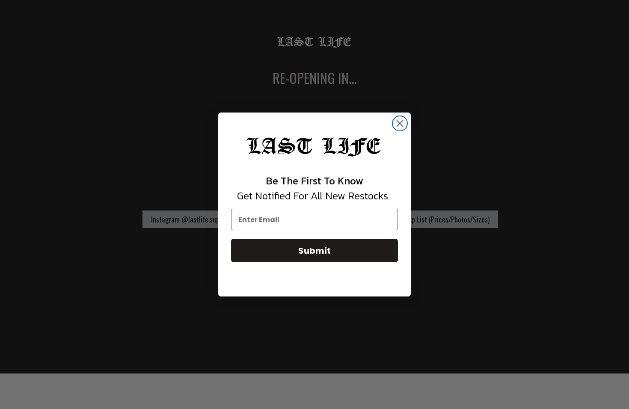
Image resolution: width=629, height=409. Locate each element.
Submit (314, 251)
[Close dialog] (399, 123)
